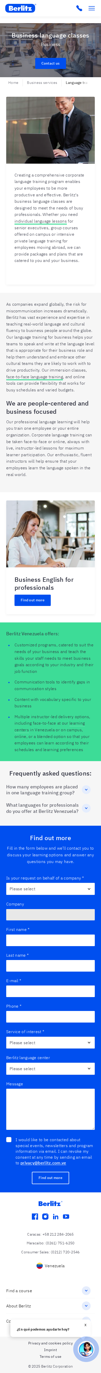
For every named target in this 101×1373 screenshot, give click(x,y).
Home (13, 82)
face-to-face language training (34, 376)
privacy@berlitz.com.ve (43, 1162)
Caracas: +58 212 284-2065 (50, 1234)
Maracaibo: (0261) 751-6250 (51, 1243)
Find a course (19, 1290)
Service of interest (25, 1031)
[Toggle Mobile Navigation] (91, 8)
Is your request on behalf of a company (45, 878)
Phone (13, 1006)
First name (18, 929)
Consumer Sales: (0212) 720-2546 (50, 1252)
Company (15, 903)
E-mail (13, 980)
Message (14, 1083)
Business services (42, 82)
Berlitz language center (28, 1057)
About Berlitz (18, 1305)
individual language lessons (41, 221)
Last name (17, 955)
